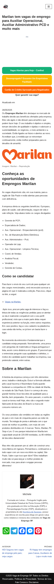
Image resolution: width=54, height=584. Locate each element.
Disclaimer (33, 582)
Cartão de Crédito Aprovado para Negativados (27, 90)
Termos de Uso (44, 579)
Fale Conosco (21, 582)
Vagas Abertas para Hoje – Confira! (27, 70)
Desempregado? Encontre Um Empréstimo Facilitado (27, 80)
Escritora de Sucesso (32, 512)
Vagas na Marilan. (13, 302)
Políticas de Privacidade (25, 579)
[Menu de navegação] (48, 6)
